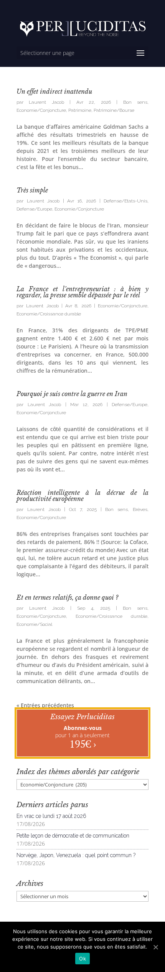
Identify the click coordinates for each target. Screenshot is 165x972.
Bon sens (135, 102)
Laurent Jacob (46, 102)
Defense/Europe (34, 209)
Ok (82, 958)
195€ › (82, 743)
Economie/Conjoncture (41, 110)
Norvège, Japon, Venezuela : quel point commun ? (75, 855)
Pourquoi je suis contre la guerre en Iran (71, 394)
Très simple (32, 190)
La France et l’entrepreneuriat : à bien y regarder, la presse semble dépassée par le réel (82, 292)
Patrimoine (79, 110)
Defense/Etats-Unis (125, 201)
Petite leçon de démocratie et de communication (72, 836)
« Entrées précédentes (45, 705)
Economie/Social (34, 624)
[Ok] (155, 947)
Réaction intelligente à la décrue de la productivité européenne (82, 496)
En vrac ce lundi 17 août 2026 (51, 816)
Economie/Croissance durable (48, 314)
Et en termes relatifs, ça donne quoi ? (67, 597)
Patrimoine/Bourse (114, 110)
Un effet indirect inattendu (54, 91)
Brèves (140, 509)
